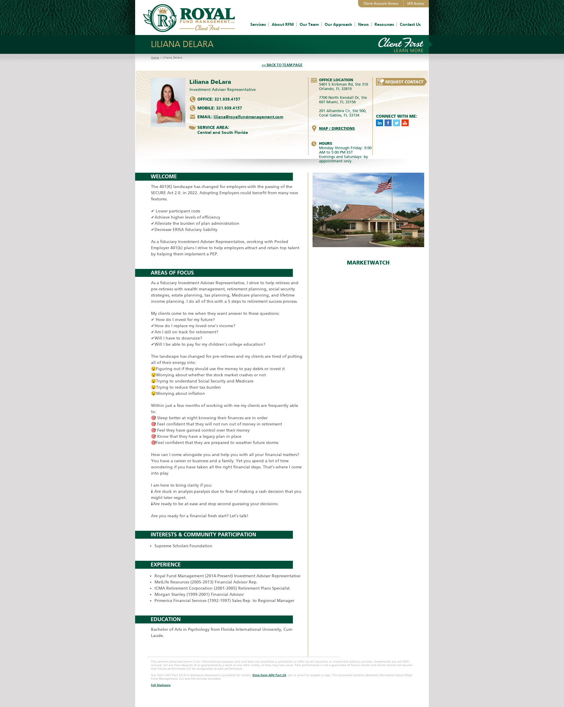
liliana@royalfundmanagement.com (248, 116)
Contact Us (410, 24)
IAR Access (415, 3)
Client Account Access (380, 3)
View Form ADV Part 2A (269, 675)
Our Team (309, 24)
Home (155, 57)
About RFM (283, 24)
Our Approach (338, 24)
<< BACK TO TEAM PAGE (282, 65)
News (363, 24)
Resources (384, 24)
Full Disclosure (161, 685)
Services (258, 24)
